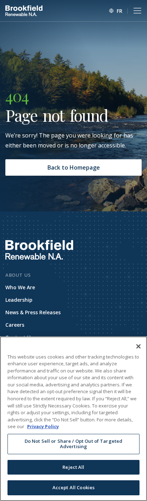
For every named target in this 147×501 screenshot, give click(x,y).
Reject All (73, 467)
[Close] (138, 346)
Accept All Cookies (73, 487)
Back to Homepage (73, 167)
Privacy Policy (43, 426)
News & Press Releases (33, 312)
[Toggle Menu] (137, 11)
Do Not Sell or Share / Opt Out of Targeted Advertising (73, 444)
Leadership (18, 299)
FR (119, 10)
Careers (14, 324)
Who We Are (20, 287)
